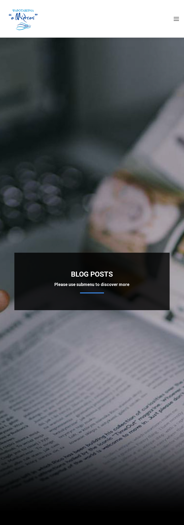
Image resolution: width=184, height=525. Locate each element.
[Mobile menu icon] (176, 19)
